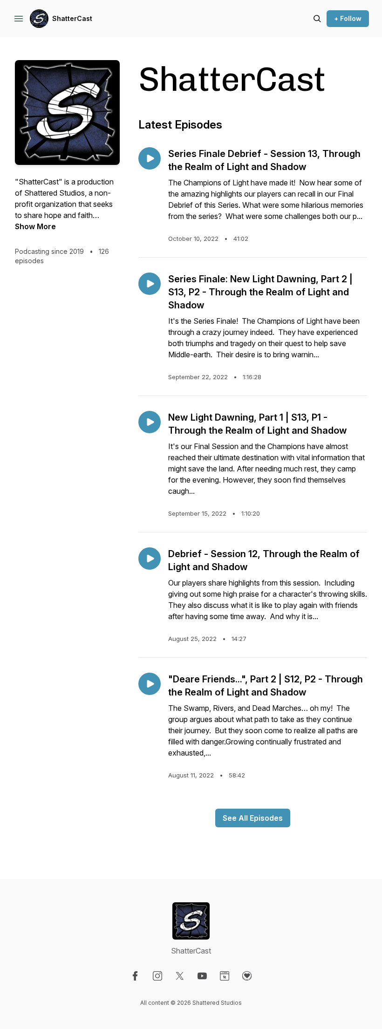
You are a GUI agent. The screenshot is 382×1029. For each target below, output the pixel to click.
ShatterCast (72, 18)
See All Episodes (253, 818)
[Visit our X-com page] (179, 976)
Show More (35, 226)
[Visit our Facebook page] (135, 976)
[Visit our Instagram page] (157, 976)
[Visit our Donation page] (247, 976)
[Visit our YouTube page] (202, 976)
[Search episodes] (317, 18)
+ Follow (348, 18)
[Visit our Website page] (224, 976)
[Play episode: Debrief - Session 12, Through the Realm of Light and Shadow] (149, 558)
